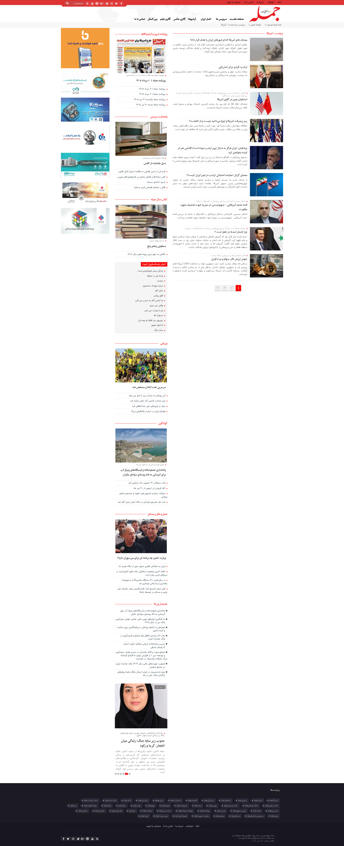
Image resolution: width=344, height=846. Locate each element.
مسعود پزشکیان (255, 816)
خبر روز (273, 811)
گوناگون (162, 423)
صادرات (147, 811)
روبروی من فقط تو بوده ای (151, 320)
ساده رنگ (159, 330)
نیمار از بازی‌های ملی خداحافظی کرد (149, 406)
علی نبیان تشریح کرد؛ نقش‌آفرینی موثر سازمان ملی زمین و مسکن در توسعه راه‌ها (142, 590)
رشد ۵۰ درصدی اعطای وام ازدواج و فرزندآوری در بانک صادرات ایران (142, 637)
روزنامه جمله (185, 811)
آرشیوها (192, 19)
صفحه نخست (237, 19)
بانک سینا (110, 800)
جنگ (107, 805)
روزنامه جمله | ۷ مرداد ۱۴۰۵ (152, 89)
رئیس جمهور (239, 811)
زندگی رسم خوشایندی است (151, 271)
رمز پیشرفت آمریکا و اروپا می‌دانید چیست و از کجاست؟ (218, 121)
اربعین (242, 800)
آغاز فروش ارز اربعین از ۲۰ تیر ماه (149, 488)
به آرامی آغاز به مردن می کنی (149, 301)
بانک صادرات (91, 800)
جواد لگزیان (90, 805)
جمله (122, 805)
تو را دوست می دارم (154, 311)
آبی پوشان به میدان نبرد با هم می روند (147, 396)
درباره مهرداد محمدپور (153, 286)
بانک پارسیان (231, 805)
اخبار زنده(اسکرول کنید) (154, 264)
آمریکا (274, 800)
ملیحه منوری (201, 816)
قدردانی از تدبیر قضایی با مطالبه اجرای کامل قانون (142, 172)
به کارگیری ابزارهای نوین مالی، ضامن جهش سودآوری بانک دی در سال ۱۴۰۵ (140, 621)
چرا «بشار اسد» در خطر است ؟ (231, 232)
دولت (257, 811)
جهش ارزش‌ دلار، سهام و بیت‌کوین (229, 259)
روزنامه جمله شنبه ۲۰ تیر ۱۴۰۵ (151, 105)
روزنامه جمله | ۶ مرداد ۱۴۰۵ (152, 94)
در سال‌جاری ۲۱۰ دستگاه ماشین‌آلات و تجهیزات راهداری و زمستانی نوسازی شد (144, 582)
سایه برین (165, 811)
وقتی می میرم (157, 306)
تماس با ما (248, 2)
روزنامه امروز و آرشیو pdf (154, 34)
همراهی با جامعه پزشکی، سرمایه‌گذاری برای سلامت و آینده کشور (141, 629)
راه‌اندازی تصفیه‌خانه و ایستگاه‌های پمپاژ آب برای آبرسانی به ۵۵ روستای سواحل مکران (143, 472)
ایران (159, 800)
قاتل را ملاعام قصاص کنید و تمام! (150, 188)
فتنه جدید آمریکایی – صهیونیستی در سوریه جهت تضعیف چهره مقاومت (214, 207)
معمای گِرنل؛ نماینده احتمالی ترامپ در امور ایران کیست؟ (217, 175)
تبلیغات (270, 2)
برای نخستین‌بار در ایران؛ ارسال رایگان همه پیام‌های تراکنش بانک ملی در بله (141, 673)
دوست (160, 281)
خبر (73, 805)
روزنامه (205, 811)
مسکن (235, 816)
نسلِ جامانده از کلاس (155, 163)
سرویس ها (221, 19)
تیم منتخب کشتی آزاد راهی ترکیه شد (148, 401)
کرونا (144, 816)
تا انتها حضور (157, 325)
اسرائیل (209, 800)
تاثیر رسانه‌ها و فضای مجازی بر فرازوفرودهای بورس (142, 177)
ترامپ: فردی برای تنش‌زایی (232, 67)
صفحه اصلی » (255, 25)
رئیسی (221, 811)
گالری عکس (179, 19)
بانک (127, 800)
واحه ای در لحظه (155, 276)
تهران (165, 805)
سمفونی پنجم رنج (156, 246)
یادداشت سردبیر (158, 116)
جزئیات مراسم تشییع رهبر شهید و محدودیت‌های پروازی (143, 495)
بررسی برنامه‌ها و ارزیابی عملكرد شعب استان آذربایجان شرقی (144, 645)
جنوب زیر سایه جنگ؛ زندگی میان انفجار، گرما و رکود (143, 743)
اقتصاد (192, 800)
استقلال (226, 800)
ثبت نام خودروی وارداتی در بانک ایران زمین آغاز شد (142, 502)
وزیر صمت (162, 816)
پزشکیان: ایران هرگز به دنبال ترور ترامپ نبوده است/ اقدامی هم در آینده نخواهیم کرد (212, 150)
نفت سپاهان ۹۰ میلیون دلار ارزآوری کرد (147, 483)
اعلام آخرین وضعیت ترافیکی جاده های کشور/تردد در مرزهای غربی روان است (141, 573)
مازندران (99, 811)
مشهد (220, 816)
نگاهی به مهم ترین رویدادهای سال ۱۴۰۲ (147, 254)
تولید (136, 805)
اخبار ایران (206, 19)
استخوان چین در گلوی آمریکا (232, 99)
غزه (132, 811)
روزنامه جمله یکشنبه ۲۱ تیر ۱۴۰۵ (150, 100)
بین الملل (152, 19)
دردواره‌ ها (159, 315)
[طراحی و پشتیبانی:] (236, 838)
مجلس (82, 811)
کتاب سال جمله (159, 199)
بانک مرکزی (271, 805)
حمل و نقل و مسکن (157, 514)
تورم (151, 805)
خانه (279, 2)
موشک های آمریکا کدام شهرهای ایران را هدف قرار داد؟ (218, 40)
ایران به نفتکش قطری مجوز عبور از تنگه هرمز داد (142, 566)
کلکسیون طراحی (257, 840)
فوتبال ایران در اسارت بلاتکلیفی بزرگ (148, 411)
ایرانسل (143, 800)
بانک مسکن (251, 805)
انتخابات (176, 800)
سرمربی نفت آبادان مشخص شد (149, 387)
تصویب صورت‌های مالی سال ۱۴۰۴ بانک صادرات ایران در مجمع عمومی (140, 665)
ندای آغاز (159, 291)
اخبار (258, 800)
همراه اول (181, 816)
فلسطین (117, 811)
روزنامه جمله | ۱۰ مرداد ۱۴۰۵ (151, 80)
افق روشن (159, 296)
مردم (274, 816)
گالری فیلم (165, 19)
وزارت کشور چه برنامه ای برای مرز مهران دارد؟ (141, 558)
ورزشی (163, 343)
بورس (213, 805)
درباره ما (260, 2)
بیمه (198, 805)
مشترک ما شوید (233, 2)
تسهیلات (182, 805)
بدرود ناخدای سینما (156, 182)
